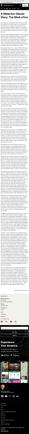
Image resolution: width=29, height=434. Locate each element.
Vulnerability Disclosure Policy (7, 419)
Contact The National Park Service (8, 411)
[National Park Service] (1, 5)
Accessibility (3, 403)
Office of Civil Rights (5, 424)
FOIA (2, 407)
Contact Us (4, 307)
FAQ (3, 312)
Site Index (4, 314)
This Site (14, 332)
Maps (10, 8)
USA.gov (3, 421)
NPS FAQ (3, 413)
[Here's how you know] (14, 1)
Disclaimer (3, 417)
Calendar (14, 8)
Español (3, 316)
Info (1, 8)
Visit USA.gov (4, 431)
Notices (2, 409)
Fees (18, 8)
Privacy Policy (4, 405)
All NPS (15, 335)
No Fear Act (3, 415)
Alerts (5, 8)
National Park (8, 5)
